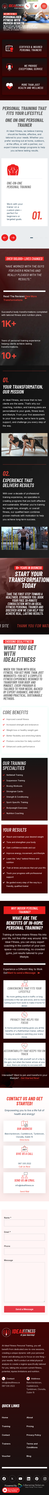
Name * (7, 1218)
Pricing (30, 1426)
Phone (7, 1246)
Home (5, 1417)
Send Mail (24, 1191)
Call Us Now (24, 1166)
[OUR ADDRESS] (24, 1124)
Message (8, 1260)
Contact (6, 1435)
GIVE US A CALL (24, 1153)
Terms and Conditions (32, 1445)
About (30, 1417)
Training (6, 1426)
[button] (31, 237)
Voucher (6, 1456)
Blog (29, 1456)
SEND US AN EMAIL (24, 1180)
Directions (24, 1140)
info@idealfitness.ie (11, 1382)
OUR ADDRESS (24, 1128)
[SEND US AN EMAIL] (24, 1175)
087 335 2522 (8, 1386)
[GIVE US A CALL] (24, 1149)
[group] (24, 192)
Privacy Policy (34, 1435)
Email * (7, 1232)
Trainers (6, 1443)
